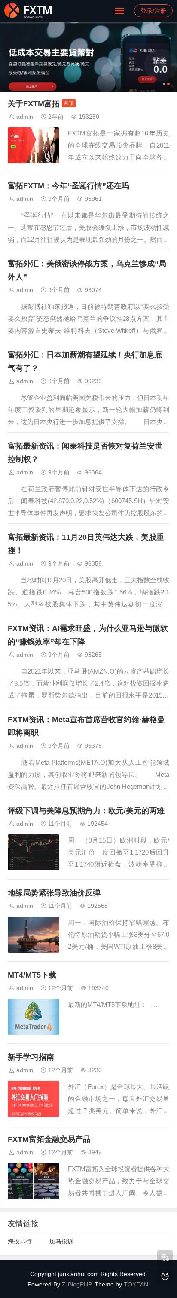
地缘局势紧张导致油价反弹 (54, 893)
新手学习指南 (31, 1057)
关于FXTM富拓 (34, 103)
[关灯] (165, 1276)
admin (24, 116)
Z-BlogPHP (76, 1284)
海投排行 (20, 1241)
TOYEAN (136, 1284)
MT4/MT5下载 (32, 975)
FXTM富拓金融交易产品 (49, 1139)
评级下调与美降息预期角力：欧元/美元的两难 (86, 810)
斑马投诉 (61, 1241)
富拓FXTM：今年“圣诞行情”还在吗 (68, 185)
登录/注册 (153, 10)
